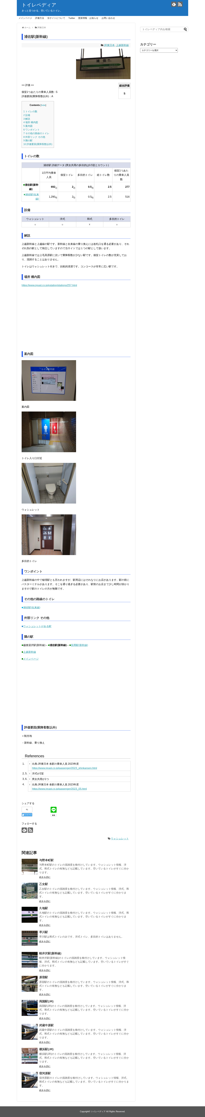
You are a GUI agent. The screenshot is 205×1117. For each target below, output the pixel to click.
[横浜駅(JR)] (30, 1056)
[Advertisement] (49, 321)
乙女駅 (43, 884)
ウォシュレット (120, 838)
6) (92, 197)
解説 (26, 118)
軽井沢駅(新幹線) (50, 953)
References (34, 756)
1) (56, 188)
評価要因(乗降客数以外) (37, 144)
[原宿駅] (30, 984)
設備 (26, 115)
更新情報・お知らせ (88, 18)
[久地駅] (30, 915)
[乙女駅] (30, 891)
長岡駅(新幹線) (79, 645)
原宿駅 (43, 977)
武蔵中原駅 (46, 1025)
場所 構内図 (30, 122)
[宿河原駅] (30, 1080)
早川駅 (43, 932)
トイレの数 (30, 111)
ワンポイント (31, 129)
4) (56, 197)
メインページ (25, 18)
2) (74, 188)
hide (43, 105)
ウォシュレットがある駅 (37, 626)
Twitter (71, 18)
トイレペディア (39, 4)
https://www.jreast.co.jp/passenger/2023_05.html (59, 788)
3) (92, 188)
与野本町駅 (46, 860)
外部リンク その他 (34, 137)
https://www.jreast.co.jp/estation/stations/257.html (49, 285)
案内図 (28, 126)
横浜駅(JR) (46, 1049)
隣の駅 (28, 140)
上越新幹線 (122, 45)
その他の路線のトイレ (36, 133)
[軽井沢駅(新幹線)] (30, 960)
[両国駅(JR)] (30, 1008)
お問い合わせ (108, 18)
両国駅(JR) (46, 1001)
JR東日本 (109, 45)
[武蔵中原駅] (30, 1032)
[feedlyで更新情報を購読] (173, 4)
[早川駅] (30, 939)
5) (74, 197)
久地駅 (43, 908)
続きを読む (44, 877)
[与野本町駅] (30, 867)
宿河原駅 (45, 1073)
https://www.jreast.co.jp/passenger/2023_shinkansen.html (64, 768)
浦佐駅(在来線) (31, 607)
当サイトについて (56, 18)
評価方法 (39, 18)
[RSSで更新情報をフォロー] (180, 4)
